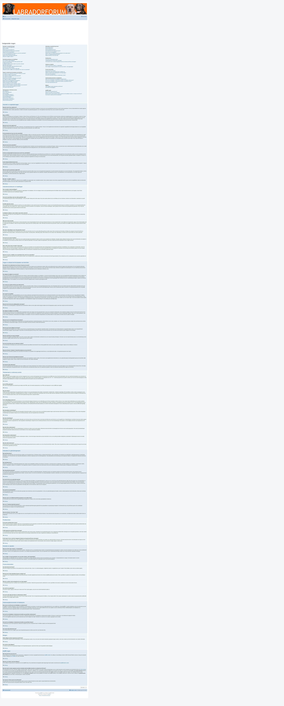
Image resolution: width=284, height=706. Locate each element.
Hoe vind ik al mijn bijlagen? (50, 87)
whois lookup (83, 669)
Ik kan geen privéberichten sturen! (51, 59)
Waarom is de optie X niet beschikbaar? (52, 92)
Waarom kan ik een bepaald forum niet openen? (11, 80)
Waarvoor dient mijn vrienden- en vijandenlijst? (53, 65)
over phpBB (13, 656)
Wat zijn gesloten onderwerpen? (8, 99)
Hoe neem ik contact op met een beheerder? (53, 94)
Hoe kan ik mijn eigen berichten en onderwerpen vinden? (55, 75)
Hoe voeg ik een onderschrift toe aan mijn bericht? (12, 75)
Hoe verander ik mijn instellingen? (9, 60)
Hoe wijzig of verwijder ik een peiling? (9, 79)
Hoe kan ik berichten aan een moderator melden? (11, 83)
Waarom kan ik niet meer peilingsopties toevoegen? (12, 78)
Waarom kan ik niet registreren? (8, 49)
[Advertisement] (44, 31)
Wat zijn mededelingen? (7, 96)
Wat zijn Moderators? (49, 48)
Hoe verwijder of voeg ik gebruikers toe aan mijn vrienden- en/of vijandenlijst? (59, 66)
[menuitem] (4, 16)
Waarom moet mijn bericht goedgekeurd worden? (11, 86)
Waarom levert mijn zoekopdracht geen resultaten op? (55, 71)
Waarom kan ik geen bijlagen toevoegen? (10, 81)
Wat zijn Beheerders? (49, 47)
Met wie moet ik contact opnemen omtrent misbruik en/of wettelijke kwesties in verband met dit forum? (63, 93)
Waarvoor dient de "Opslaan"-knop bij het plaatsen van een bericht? (15, 84)
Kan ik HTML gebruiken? (7, 92)
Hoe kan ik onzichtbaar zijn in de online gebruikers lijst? (13, 61)
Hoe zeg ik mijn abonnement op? (51, 82)
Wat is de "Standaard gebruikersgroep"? (52, 54)
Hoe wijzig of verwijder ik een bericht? (9, 74)
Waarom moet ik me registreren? (9, 47)
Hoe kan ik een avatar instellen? (8, 67)
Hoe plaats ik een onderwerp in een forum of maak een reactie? (14, 73)
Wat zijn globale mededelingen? (8, 95)
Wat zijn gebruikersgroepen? (50, 49)
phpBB (41, 692)
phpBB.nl (49, 694)
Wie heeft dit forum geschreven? (51, 91)
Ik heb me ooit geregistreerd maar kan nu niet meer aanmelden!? (14, 53)
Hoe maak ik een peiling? (7, 76)
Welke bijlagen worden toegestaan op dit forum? (54, 86)
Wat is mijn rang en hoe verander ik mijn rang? (11, 68)
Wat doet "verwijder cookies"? (8, 56)
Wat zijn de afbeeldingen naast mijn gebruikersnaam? (12, 66)
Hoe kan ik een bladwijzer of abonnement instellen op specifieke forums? (58, 81)
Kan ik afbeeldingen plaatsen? (8, 94)
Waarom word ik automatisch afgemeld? (10, 55)
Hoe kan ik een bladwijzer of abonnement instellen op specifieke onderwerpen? (59, 80)
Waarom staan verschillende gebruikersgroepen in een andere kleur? (57, 53)
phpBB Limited (47, 655)
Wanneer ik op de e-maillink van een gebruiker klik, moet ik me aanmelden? (16, 69)
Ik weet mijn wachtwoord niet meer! (9, 54)
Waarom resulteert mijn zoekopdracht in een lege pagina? (55, 72)
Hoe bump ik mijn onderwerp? (8, 87)
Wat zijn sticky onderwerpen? (8, 97)
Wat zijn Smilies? (6, 93)
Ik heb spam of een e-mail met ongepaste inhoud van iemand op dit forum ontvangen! (60, 61)
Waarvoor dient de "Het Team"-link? (51, 55)
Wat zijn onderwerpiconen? (7, 100)
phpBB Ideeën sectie (64, 662)
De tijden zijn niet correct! (7, 62)
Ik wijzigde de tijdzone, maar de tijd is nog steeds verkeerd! (13, 63)
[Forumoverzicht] (44, 8)
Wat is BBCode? (6, 91)
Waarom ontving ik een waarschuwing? (10, 82)
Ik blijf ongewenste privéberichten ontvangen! (53, 60)
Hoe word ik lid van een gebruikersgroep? (52, 50)
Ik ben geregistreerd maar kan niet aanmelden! (11, 50)
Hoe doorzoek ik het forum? (50, 70)
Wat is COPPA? (5, 48)
